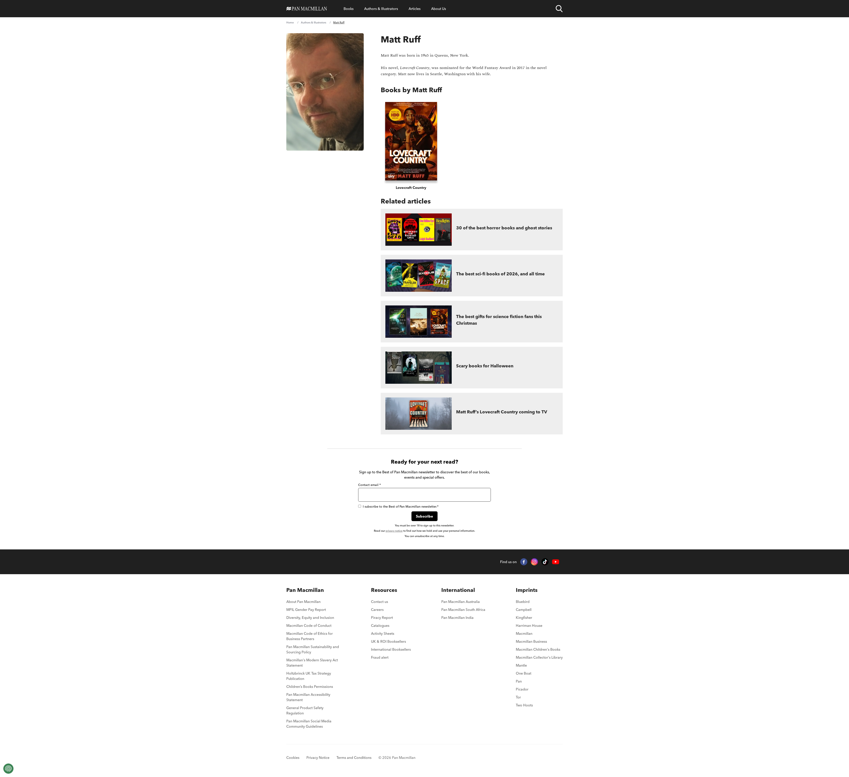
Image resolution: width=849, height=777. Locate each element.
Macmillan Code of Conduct (308, 625)
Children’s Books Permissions (309, 686)
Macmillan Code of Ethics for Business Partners (309, 636)
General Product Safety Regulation (304, 710)
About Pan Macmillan (303, 601)
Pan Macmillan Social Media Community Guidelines (308, 724)
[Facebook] (523, 561)
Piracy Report (382, 617)
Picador (522, 689)
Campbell (524, 609)
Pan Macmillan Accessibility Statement (308, 697)
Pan (519, 681)
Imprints (526, 590)
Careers (377, 609)
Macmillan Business (531, 641)
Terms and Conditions (354, 757)
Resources (384, 590)
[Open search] (559, 8)
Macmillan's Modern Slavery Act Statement (312, 663)
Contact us (379, 601)
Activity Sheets (382, 633)
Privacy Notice (317, 757)
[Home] (306, 8)
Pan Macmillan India (457, 617)
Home (290, 22)
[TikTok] (545, 561)
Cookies (292, 757)
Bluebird (523, 601)
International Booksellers (391, 649)
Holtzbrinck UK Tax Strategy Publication (308, 676)
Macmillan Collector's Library (539, 657)
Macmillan (524, 633)
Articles (415, 8)
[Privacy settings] (8, 769)
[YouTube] (555, 561)
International (458, 590)
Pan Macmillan (305, 590)
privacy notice (394, 530)
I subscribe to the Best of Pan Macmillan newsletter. (400, 506)
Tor (518, 697)
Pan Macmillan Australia (460, 601)
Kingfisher (524, 617)
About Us (438, 8)
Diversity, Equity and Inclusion (310, 617)
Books (349, 8)
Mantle (521, 665)
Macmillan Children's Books (538, 649)
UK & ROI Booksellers (388, 641)
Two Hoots (524, 705)
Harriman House (529, 625)
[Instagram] (534, 561)
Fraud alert (379, 657)
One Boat (523, 673)
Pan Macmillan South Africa (463, 609)
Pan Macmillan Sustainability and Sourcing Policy (312, 649)
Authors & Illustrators (381, 8)
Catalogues (380, 625)
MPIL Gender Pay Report (306, 609)
